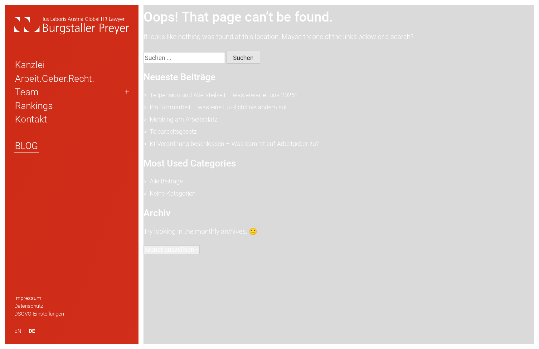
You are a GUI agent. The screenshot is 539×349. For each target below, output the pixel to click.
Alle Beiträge (166, 181)
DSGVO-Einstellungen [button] (39, 314)
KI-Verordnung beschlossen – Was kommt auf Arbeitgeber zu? (234, 143)
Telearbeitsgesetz (173, 131)
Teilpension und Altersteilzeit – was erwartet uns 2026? (224, 95)
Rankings (34, 105)
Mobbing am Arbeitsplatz (183, 119)
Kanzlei (30, 64)
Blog (26, 145)
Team (27, 92)
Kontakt (31, 119)
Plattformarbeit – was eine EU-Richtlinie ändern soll (219, 107)
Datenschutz (28, 306)
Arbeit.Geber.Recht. (54, 78)
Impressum (27, 298)
